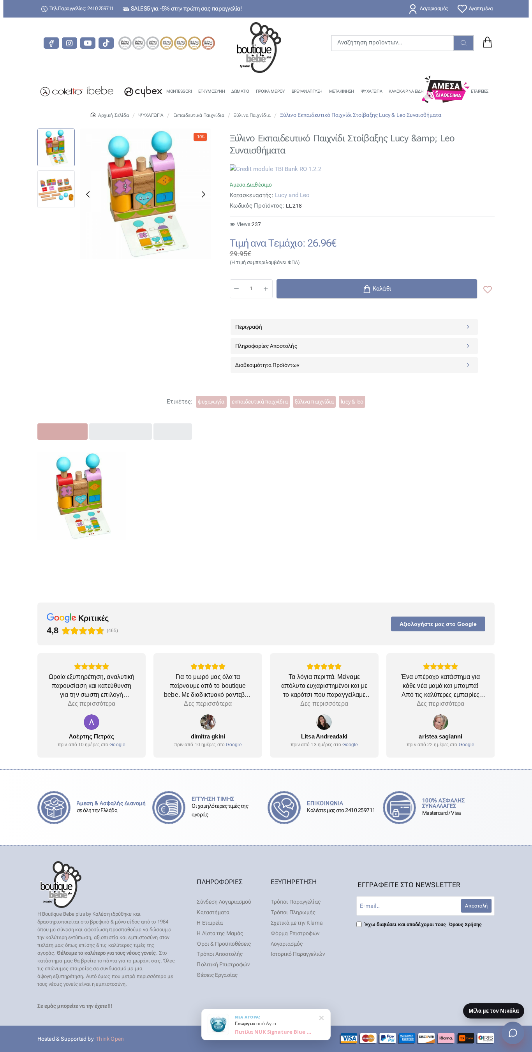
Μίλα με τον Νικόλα (494, 1010)
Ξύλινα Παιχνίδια (252, 115)
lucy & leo (352, 401)
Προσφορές (172, 431)
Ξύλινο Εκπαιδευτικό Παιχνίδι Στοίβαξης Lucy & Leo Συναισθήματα (81, 555)
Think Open (109, 1039)
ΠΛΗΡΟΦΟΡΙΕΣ (220, 882)
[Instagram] (69, 43)
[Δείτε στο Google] (91, 722)
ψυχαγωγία (211, 401)
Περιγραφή (248, 327)
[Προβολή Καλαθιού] (487, 43)
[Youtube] (87, 43)
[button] (87, 194)
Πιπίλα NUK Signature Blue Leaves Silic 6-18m (274, 1031)
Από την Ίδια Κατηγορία (120, 431)
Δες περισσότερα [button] (92, 703)
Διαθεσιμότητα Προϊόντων (267, 365)
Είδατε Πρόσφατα (62, 431)
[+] (265, 289)
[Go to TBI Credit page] (275, 169)
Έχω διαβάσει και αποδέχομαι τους (423, 924)
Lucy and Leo (292, 195)
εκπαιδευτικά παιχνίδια (260, 401)
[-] (236, 289)
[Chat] (513, 1033)
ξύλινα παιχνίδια (314, 401)
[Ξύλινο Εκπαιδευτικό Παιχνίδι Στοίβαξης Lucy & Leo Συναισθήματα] (81, 496)
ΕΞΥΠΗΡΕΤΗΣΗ (294, 882)
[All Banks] (417, 1038)
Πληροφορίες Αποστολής (266, 346)
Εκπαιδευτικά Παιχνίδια (198, 115)
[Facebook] (51, 43)
